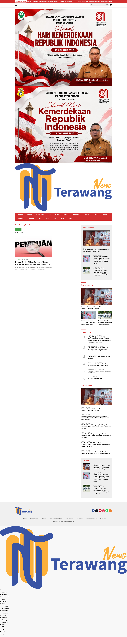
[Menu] (16, 4)
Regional (20, 214)
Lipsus (69, 218)
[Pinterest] (100, 510)
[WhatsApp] (106, 510)
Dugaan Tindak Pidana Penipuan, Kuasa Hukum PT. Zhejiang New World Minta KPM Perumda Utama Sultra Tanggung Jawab (33, 264)
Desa (49, 214)
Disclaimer (103, 518)
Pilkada (6, 606)
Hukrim (57, 214)
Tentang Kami (34, 518)
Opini (54, 218)
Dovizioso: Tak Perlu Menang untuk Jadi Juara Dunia (99, 371)
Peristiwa (104, 214)
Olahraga (21, 218)
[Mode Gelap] (111, 4)
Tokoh (47, 218)
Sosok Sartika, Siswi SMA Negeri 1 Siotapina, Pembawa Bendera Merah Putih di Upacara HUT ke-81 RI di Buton (102, 260)
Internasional (40, 214)
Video (62, 218)
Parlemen (6, 608)
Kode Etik (80, 518)
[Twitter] (96, 510)
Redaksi (44, 518)
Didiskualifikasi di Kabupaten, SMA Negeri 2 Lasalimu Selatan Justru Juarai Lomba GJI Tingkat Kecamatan (101, 272)
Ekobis (95, 214)
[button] (107, 4)
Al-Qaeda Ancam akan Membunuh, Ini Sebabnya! (99, 357)
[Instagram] (103, 510)
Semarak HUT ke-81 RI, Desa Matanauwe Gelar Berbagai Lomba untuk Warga (96, 250)
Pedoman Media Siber (56, 518)
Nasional (29, 214)
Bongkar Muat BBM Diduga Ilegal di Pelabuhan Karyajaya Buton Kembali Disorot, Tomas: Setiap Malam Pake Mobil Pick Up (95, 444)
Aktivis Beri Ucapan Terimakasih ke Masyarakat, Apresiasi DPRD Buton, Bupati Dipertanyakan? (98, 349)
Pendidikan (76, 214)
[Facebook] (93, 510)
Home (25, 518)
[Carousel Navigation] (47, 229)
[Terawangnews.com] (63, 187)
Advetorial (31, 218)
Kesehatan (86, 214)
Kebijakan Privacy (91, 518)
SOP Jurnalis (69, 518)
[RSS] (110, 510)
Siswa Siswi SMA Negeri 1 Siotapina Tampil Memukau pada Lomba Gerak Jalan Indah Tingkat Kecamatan (81, 1)
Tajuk (39, 218)
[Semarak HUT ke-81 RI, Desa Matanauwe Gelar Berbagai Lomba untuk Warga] (96, 238)
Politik (65, 214)
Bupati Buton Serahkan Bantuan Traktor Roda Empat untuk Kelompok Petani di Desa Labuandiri (96, 452)
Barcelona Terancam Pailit (95, 378)
